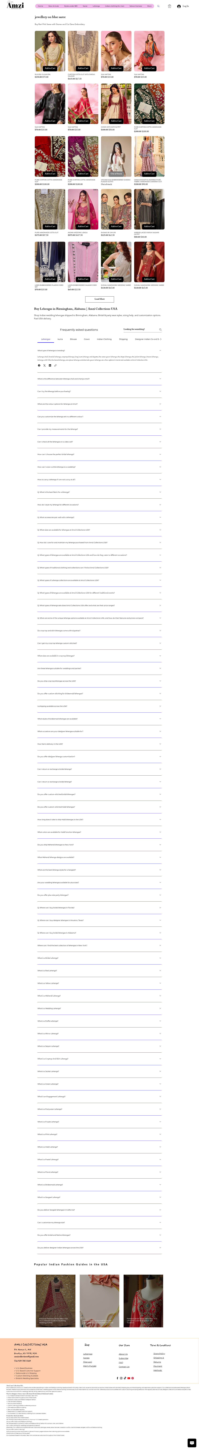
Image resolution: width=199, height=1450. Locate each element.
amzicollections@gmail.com (26, 1357)
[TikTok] (125, 1378)
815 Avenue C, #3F (22, 1349)
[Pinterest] (132, 1378)
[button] (169, 6)
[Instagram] (121, 1378)
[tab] (45, 339)
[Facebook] (117, 1378)
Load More (100, 299)
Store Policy (159, 1353)
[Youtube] (128, 1378)
